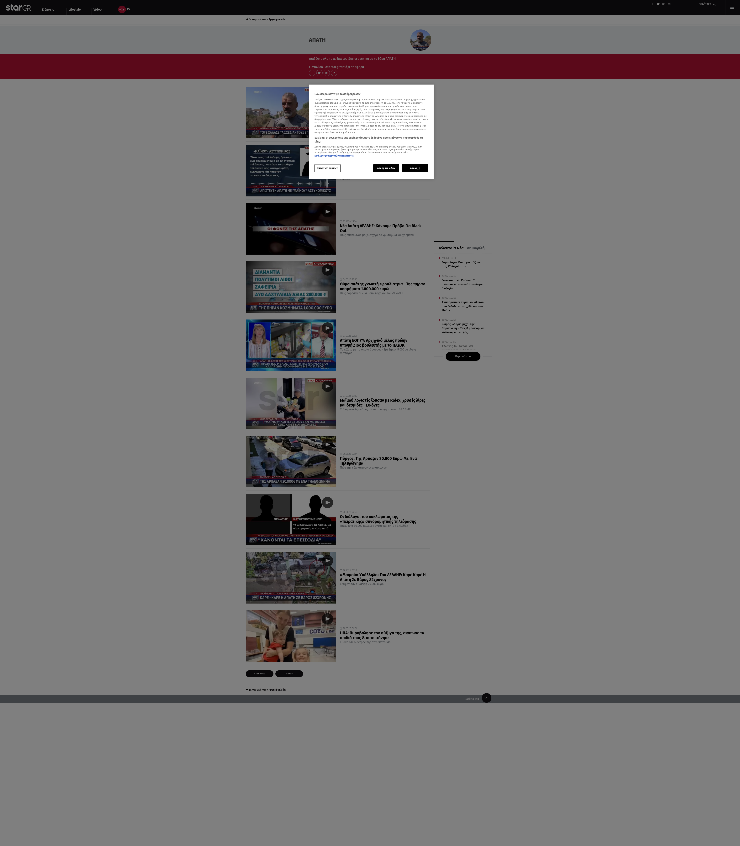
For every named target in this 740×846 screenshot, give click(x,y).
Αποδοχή (415, 168)
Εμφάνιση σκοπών (327, 168)
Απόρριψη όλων (386, 168)
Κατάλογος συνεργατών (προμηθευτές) (334, 156)
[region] (371, 132)
